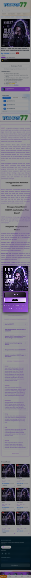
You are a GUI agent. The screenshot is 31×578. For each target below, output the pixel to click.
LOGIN (15, 294)
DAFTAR (15, 300)
